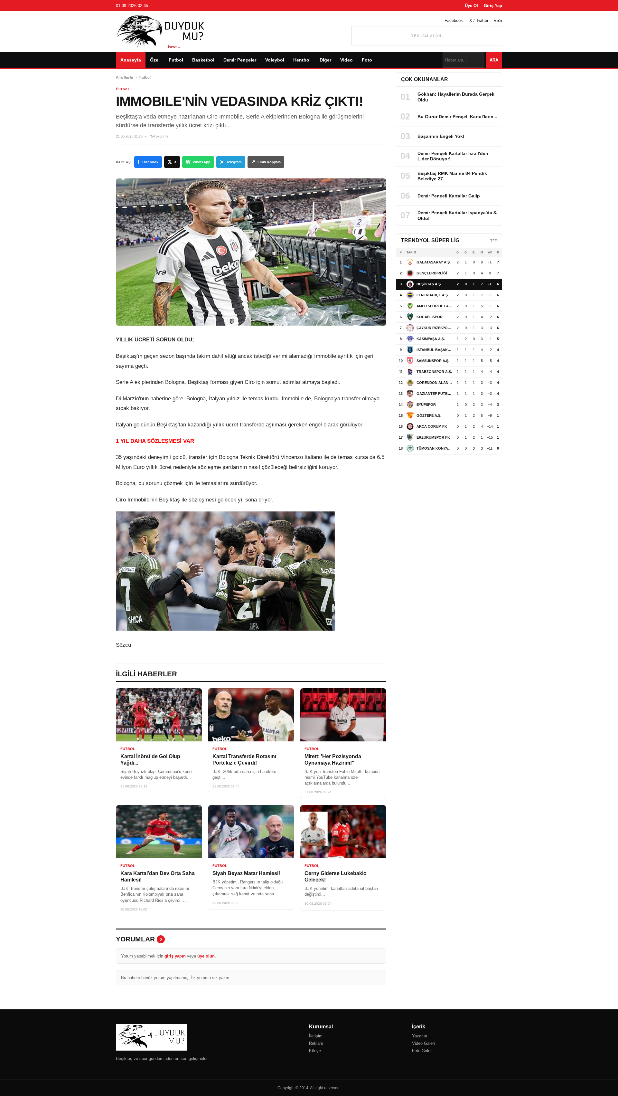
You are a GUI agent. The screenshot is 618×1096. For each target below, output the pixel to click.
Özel (155, 59)
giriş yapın (175, 956)
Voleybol (274, 59)
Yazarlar (419, 1036)
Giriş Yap (493, 5)
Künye (315, 1050)
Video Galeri (423, 1043)
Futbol (176, 59)
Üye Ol (471, 5)
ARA (494, 60)
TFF (493, 241)
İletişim (316, 1036)
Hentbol (302, 59)
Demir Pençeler (239, 59)
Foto (367, 59)
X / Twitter (478, 20)
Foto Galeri (422, 1050)
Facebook (454, 20)
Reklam (316, 1043)
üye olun (206, 956)
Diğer (325, 59)
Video (346, 59)
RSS (497, 20)
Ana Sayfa (124, 77)
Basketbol (203, 59)
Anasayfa (130, 59)
